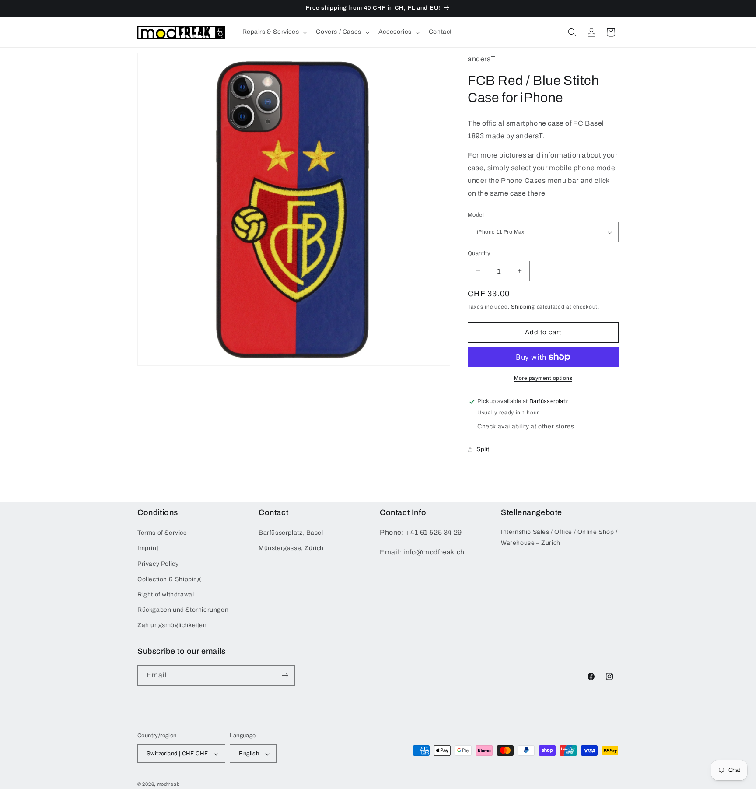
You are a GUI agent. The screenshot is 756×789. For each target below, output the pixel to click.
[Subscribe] (284, 675)
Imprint (147, 548)
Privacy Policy (157, 564)
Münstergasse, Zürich (291, 548)
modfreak (168, 784)
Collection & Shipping (169, 579)
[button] (274, 32)
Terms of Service (162, 533)
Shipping (523, 307)
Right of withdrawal (165, 594)
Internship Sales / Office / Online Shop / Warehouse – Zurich (559, 537)
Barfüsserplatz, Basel (291, 533)
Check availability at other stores (525, 426)
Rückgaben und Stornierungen (182, 610)
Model (476, 215)
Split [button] (483, 449)
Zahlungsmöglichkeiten (172, 625)
